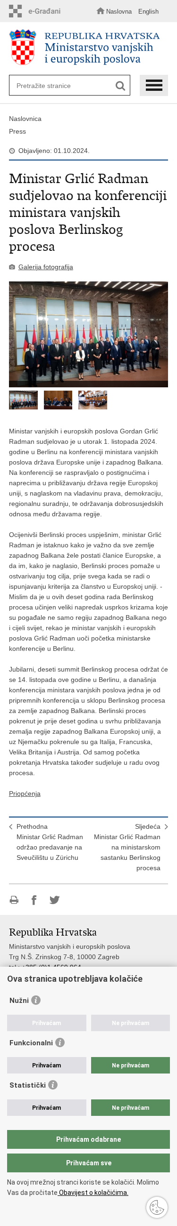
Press (17, 131)
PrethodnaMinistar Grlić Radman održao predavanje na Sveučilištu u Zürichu (50, 842)
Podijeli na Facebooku (34, 900)
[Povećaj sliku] (89, 334)
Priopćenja (25, 793)
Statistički (27, 1085)
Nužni (19, 1000)
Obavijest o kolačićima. (93, 1192)
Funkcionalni (31, 1043)
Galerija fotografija (45, 267)
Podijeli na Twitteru (54, 900)
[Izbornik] (154, 85)
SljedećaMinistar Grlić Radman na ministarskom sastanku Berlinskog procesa (127, 847)
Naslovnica (25, 118)
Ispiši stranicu (14, 900)
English (148, 11)
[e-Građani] (37, 11)
